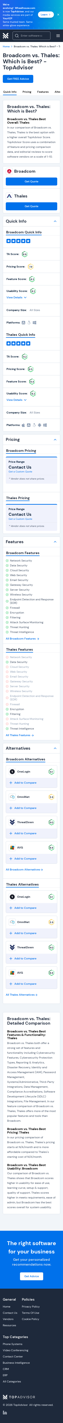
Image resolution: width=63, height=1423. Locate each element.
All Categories (12, 1381)
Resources (9, 1325)
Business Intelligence (16, 1363)
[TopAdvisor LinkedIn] (5, 1413)
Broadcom (24, 171)
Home (6, 1306)
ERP (5, 1375)
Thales (20, 196)
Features (43, 92)
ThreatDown (25, 822)
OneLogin (23, 771)
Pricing (27, 92)
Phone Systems (12, 1344)
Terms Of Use (30, 1313)
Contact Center (13, 1356)
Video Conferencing (15, 1350)
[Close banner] (58, 15)
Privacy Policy (31, 1306)
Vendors (8, 1319)
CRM (6, 1369)
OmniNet (23, 797)
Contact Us (10, 1313)
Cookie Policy (30, 1319)
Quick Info (10, 92)
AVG (20, 847)
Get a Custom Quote (20, 471)
